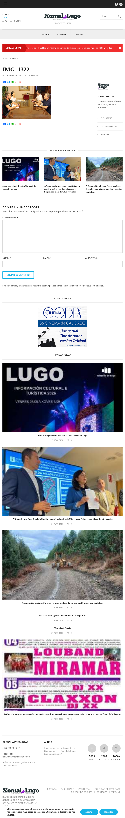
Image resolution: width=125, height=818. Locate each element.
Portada (51, 789)
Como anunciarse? (53, 754)
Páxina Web (90, 258)
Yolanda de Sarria (62, 628)
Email (47, 258)
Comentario (10, 217)
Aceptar (89, 811)
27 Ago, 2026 (57, 440)
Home (5, 58)
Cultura (62, 34)
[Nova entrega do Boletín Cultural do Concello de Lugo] (62, 431)
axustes (10, 814)
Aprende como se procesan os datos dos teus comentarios (75, 286)
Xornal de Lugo (15, 76)
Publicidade (67, 789)
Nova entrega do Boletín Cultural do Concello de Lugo (19, 187)
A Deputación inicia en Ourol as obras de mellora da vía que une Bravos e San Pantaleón (104, 189)
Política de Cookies (81, 792)
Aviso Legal (84, 789)
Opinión (79, 34)
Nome (6, 258)
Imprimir (105, 134)
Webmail (115, 792)
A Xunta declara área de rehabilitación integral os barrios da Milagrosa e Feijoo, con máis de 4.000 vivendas (62, 189)
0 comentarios (108, 126)
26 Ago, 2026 (57, 719)
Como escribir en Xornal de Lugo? (60, 751)
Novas (45, 34)
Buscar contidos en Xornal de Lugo (60, 748)
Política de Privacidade (107, 789)
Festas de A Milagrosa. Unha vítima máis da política (62, 615)
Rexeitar (108, 811)
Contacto (102, 792)
